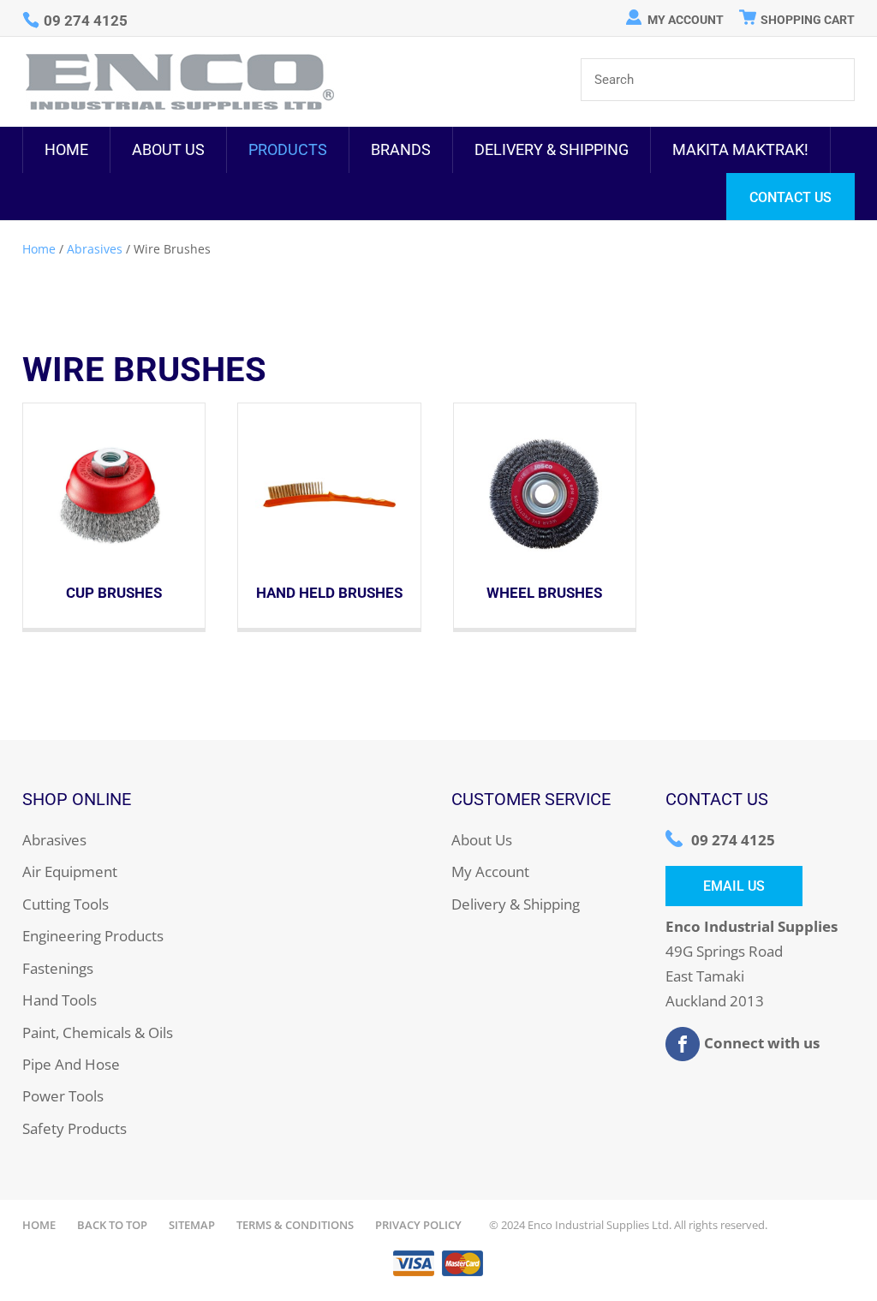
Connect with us (762, 1042)
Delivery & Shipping (551, 149)
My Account (685, 20)
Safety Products (74, 1128)
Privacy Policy (418, 1224)
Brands (401, 149)
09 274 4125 (733, 840)
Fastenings (57, 968)
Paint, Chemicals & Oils (97, 1032)
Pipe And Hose (71, 1064)
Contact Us (790, 197)
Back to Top (112, 1224)
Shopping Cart (808, 20)
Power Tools (63, 1096)
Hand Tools (59, 1000)
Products (287, 149)
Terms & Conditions (295, 1224)
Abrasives (94, 249)
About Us (168, 149)
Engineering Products (93, 936)
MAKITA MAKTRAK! (740, 149)
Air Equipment (69, 871)
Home (66, 149)
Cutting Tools (65, 904)
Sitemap (192, 1224)
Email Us (734, 886)
